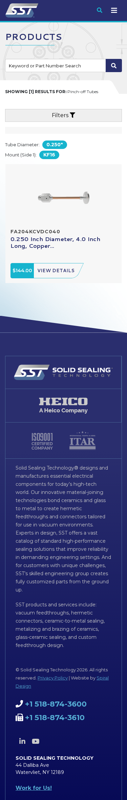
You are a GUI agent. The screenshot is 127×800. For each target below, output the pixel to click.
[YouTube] (35, 741)
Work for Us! (34, 788)
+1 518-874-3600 (56, 704)
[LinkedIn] (22, 741)
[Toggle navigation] (114, 10)
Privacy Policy (53, 677)
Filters (61, 115)
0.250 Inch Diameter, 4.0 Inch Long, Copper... (55, 242)
